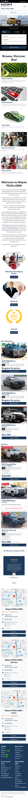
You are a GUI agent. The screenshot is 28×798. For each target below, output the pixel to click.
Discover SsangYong (21, 787)
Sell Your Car (18, 756)
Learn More (14, 277)
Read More (14, 305)
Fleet (16, 770)
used (20, 225)
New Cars (18, 749)
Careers (17, 768)
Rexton (3, 752)
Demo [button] (9, 31)
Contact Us (14, 632)
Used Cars (18, 754)
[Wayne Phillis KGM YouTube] (6, 1)
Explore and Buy (14, 371)
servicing (4, 228)
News (16, 777)
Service (3, 766)
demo (11, 225)
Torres (3, 756)
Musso (3, 749)
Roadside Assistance (7, 777)
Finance (17, 758)
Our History (18, 781)
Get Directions (14, 635)
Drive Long (18, 779)
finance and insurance (11, 227)
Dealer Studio (10, 796)
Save (23, 359)
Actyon (3, 754)
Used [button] (24, 31)
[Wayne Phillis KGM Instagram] (4, 1)
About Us (17, 766)
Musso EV (4, 750)
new (8, 225)
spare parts (16, 228)
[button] (25, 6)
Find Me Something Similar (14, 508)
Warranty (3, 772)
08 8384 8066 (8, 619)
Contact (24, 1)
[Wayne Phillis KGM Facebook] (2, 1)
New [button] (4, 31)
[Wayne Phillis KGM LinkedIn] (8, 1)
